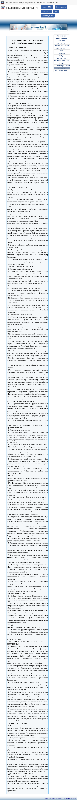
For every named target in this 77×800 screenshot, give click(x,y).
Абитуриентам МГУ (61, 60)
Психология (46, 11)
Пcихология (61, 36)
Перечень (61, 63)
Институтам (61, 58)
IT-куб (61, 56)
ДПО (61, 51)
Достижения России (61, 46)
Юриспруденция (47, 16)
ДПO (56, 11)
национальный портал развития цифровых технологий (32, 2)
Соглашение (61, 68)
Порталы (61, 53)
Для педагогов (61, 7)
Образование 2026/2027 (61, 39)
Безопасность (61, 48)
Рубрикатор (61, 43)
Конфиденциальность (62, 66)
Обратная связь (61, 70)
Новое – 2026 (47, 7)
